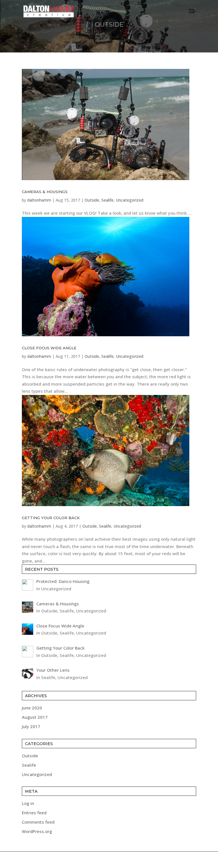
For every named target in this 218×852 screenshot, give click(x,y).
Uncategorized (129, 200)
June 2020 (32, 708)
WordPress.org (37, 831)
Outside (92, 200)
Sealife (107, 200)
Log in (28, 803)
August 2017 (35, 717)
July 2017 (31, 726)
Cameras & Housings (45, 191)
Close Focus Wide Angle (49, 348)
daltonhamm (39, 200)
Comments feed (38, 822)
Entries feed (34, 812)
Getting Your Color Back (51, 517)
